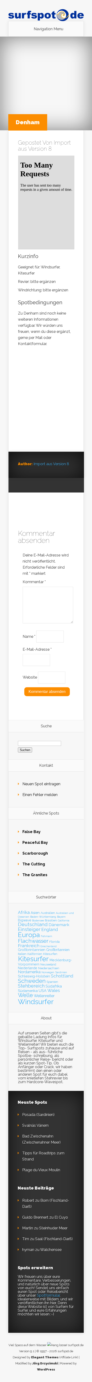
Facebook (30, 485)
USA (42, 990)
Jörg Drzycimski (45, 1363)
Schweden (32, 980)
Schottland (62, 975)
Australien (48, 913)
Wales (53, 990)
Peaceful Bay (35, 842)
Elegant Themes (45, 1357)
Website (30, 677)
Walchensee (51, 1249)
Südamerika (28, 990)
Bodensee (38, 920)
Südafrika (54, 986)
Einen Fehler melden (40, 794)
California (63, 920)
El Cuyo (61, 1217)
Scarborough (35, 853)
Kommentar (34, 582)
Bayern (61, 916)
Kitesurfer (33, 959)
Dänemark (59, 924)
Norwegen (48, 972)
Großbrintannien (31, 950)
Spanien (52, 982)
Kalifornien (34, 954)
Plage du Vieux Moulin (41, 1170)
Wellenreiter (44, 995)
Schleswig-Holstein (34, 976)
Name (29, 636)
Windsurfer (36, 1002)
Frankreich (28, 945)
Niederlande (27, 968)
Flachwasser (33, 941)
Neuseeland (48, 964)
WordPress (46, 1369)
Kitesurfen (50, 954)
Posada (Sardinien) (38, 1114)
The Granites (34, 875)
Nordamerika (29, 971)
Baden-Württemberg (43, 916)
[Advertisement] (46, 404)
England (49, 929)
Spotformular (48, 1295)
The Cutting (33, 864)
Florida (54, 941)
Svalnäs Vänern (35, 1125)
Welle (25, 995)
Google (21, 485)
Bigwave (24, 920)
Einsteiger (29, 929)
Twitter (39, 485)
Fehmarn (46, 936)
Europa (29, 935)
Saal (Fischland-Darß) (54, 1239)
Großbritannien (58, 950)
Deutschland (33, 924)
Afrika (24, 912)
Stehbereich (31, 986)
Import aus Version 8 (44, 145)
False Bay (31, 832)
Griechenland (48, 946)
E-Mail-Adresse (37, 649)
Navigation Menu (48, 29)
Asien (35, 913)
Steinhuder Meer (53, 1228)
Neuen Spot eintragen (41, 784)
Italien (22, 954)
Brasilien (51, 920)
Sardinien (61, 972)
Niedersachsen (48, 968)
